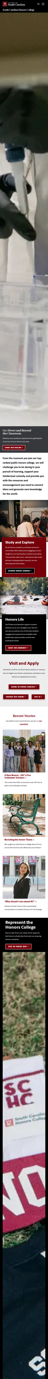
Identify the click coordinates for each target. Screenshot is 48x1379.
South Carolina (18, 10)
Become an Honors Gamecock (23, 687)
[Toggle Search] (39, 4)
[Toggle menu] (43, 4)
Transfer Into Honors (15, 697)
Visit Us (37, 697)
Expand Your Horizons (13, 448)
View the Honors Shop (17, 946)
